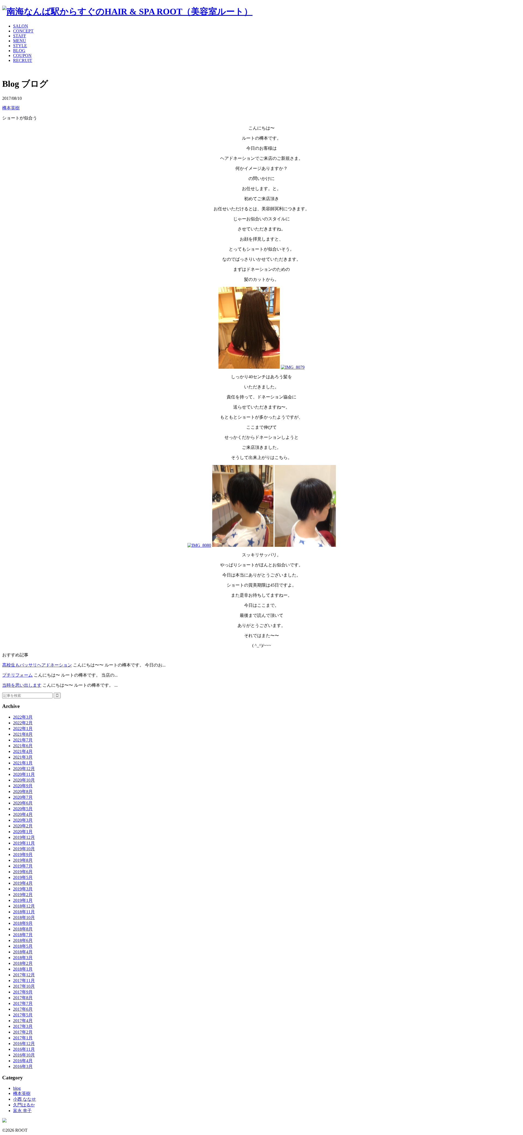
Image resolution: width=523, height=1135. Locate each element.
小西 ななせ (24, 1099)
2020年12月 (24, 768)
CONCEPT (23, 31)
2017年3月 (23, 1026)
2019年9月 (23, 854)
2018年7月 (23, 934)
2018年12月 (24, 906)
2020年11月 (24, 774)
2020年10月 (24, 780)
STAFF (19, 36)
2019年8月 (23, 860)
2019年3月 (23, 889)
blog (17, 1088)
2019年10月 (24, 848)
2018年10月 (24, 917)
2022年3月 (23, 717)
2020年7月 (23, 797)
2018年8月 (23, 929)
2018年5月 (23, 946)
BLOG (19, 50)
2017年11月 (24, 980)
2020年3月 (23, 820)
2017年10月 (24, 986)
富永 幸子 (22, 1110)
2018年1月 (23, 969)
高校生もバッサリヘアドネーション (37, 665)
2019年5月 (23, 877)
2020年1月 (23, 831)
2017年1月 (23, 1037)
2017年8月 (23, 997)
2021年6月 (23, 745)
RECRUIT (22, 60)
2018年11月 (24, 911)
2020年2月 (23, 826)
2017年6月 (23, 1009)
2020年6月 (23, 803)
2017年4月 (23, 1020)
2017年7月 (23, 1003)
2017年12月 (24, 974)
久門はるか (24, 1105)
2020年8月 (23, 791)
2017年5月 (23, 1015)
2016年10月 (24, 1055)
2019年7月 (23, 866)
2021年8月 (23, 734)
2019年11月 (24, 843)
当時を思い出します (21, 685)
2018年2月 (23, 963)
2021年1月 (23, 763)
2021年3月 (23, 757)
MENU (19, 40)
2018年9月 (23, 923)
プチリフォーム (17, 675)
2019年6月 (23, 871)
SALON (20, 26)
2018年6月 (23, 940)
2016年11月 (24, 1049)
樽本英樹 (11, 108)
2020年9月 (23, 785)
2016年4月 (23, 1060)
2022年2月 (23, 722)
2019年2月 (23, 894)
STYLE (20, 45)
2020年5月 (23, 808)
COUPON (22, 55)
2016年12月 (24, 1043)
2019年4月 (23, 883)
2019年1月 (23, 900)
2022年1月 (23, 728)
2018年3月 (23, 957)
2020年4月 (23, 814)
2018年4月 (23, 952)
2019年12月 (24, 837)
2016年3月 (23, 1066)
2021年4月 (23, 751)
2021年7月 (23, 740)
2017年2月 (23, 1032)
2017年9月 (23, 992)
